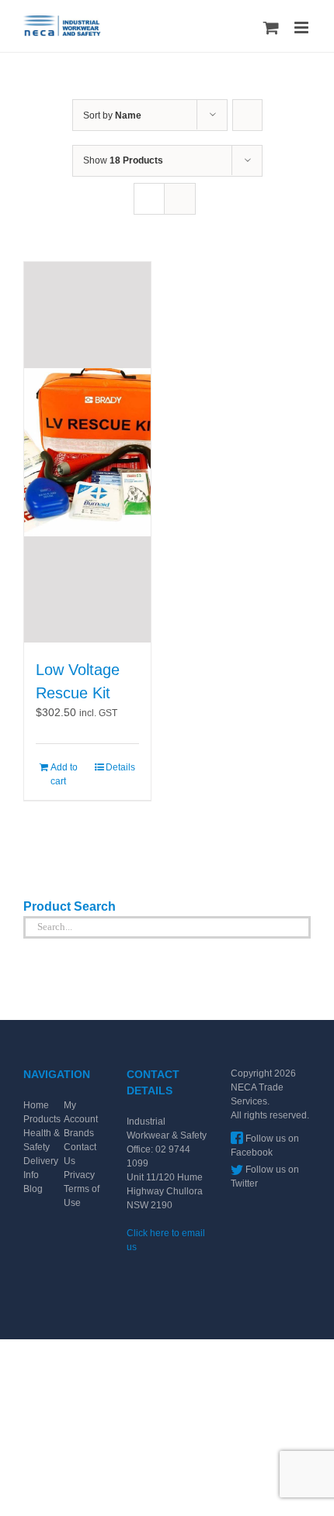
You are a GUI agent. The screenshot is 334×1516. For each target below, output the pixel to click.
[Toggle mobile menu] (302, 27)
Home (36, 1105)
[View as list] (180, 199)
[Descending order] (247, 115)
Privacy (79, 1175)
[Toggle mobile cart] (271, 27)
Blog (33, 1189)
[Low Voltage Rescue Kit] (87, 452)
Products (42, 1119)
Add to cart (64, 774)
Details (120, 767)
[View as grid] (149, 199)
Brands (79, 1133)
